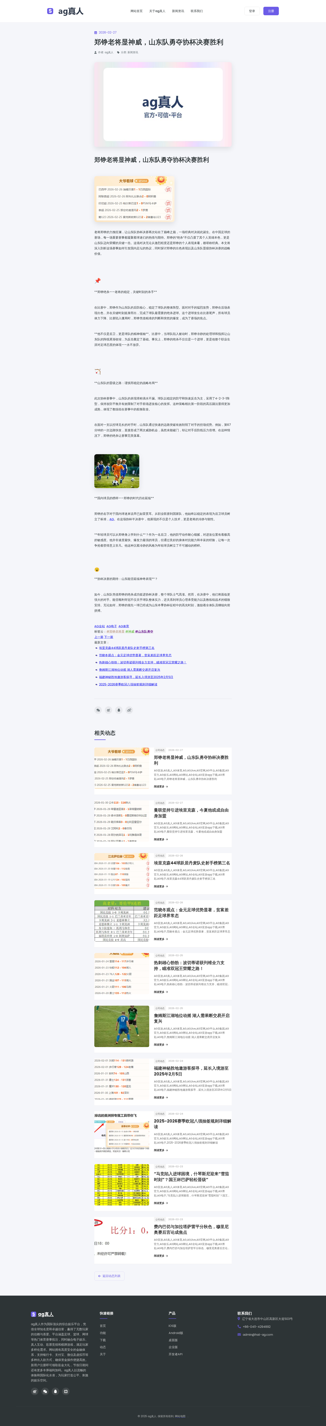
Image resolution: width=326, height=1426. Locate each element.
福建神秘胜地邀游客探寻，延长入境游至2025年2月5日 (136, 677)
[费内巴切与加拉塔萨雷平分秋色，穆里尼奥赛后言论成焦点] (121, 1237)
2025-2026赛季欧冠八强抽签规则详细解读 (128, 684)
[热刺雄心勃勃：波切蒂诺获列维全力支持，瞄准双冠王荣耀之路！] (121, 973)
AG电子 (111, 626)
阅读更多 (159, 786)
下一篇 (108, 637)
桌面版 (173, 1340)
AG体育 (123, 626)
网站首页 (137, 11)
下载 (103, 1340)
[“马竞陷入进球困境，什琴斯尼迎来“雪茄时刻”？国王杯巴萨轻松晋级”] (121, 1184)
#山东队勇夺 (144, 631)
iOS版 (172, 1326)
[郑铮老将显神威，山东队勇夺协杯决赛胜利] (121, 768)
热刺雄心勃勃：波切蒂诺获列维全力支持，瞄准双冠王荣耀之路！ (143, 662)
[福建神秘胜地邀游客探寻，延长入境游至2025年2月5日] (121, 1079)
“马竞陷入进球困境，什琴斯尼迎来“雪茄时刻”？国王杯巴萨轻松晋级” (191, 1177)
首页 (103, 1326)
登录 (252, 11)
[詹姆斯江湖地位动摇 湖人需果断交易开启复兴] (121, 1026)
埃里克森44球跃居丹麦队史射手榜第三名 (127, 648)
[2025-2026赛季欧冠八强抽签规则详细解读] (121, 1132)
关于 (103, 1354)
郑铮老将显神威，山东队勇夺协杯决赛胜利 (191, 760)
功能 (103, 1333)
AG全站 (99, 626)
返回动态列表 (111, 1276)
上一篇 (98, 637)
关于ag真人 (157, 11)
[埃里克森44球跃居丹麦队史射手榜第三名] (121, 871)
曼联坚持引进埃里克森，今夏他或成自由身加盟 (191, 813)
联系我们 (197, 11)
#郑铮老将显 (115, 631)
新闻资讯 (178, 11)
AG (111, 519)
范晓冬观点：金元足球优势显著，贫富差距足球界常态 (135, 655)
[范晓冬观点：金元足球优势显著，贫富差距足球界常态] (121, 921)
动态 (103, 1347)
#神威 (129, 631)
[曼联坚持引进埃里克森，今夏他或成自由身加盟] (121, 821)
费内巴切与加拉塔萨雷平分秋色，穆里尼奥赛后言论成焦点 (191, 1229)
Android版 (176, 1333)
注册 (271, 11)
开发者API (175, 1354)
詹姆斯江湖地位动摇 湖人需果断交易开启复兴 (129, 670)
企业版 (173, 1347)
